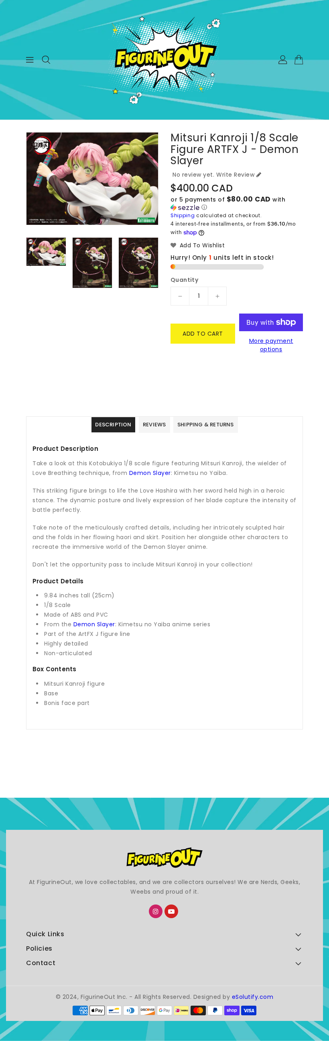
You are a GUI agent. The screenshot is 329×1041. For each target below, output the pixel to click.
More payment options (271, 345)
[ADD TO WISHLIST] (181, 362)
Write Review (235, 175)
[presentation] (28, 262)
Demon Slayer (150, 473)
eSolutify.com (253, 997)
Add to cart (203, 334)
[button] (237, 204)
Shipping (183, 215)
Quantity (184, 280)
